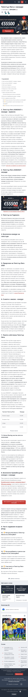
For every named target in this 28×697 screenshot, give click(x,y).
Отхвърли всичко (9, 674)
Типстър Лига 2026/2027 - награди (10, 83)
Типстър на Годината (7, 85)
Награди (14, 694)
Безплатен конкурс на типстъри (9, 87)
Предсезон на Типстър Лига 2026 (9, 88)
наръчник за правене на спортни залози (16, 165)
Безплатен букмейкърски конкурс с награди (11, 96)
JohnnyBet (5, 9)
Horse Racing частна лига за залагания (12, 94)
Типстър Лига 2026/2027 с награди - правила (12, 81)
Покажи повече (14, 430)
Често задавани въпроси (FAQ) (9, 98)
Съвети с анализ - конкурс (8, 90)
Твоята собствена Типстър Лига (9, 92)
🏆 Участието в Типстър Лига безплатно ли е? (13, 105)
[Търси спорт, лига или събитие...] (15, 2)
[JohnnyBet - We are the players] (2, 2)
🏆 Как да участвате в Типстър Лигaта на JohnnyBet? (15, 100)
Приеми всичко (19, 674)
